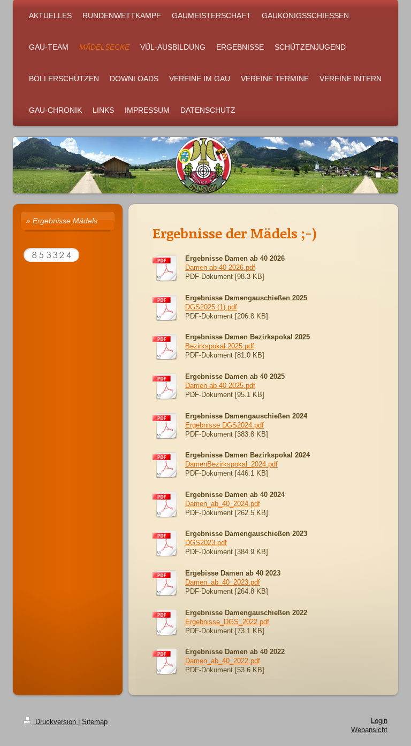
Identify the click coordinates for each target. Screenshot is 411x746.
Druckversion (55, 722)
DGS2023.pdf (206, 543)
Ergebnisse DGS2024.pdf (224, 425)
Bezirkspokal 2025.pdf (219, 346)
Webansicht (369, 730)
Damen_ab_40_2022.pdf (222, 661)
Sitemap (95, 722)
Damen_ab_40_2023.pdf (222, 582)
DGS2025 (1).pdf (211, 307)
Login (379, 721)
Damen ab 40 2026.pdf (220, 267)
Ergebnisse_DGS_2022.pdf (227, 622)
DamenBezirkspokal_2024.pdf (231, 464)
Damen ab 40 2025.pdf (220, 386)
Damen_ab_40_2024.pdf (222, 504)
